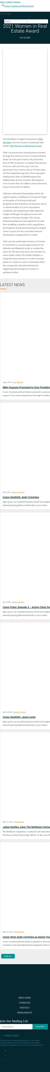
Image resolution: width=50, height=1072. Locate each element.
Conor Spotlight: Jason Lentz (19, 717)
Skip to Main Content (10, 2)
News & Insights (24, 1012)
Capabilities (24, 1002)
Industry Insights (18, 492)
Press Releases (18, 382)
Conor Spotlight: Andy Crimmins (21, 497)
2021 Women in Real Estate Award (25, 146)
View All (8, 956)
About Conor (24, 998)
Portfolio (24, 1007)
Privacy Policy (12, 1035)
